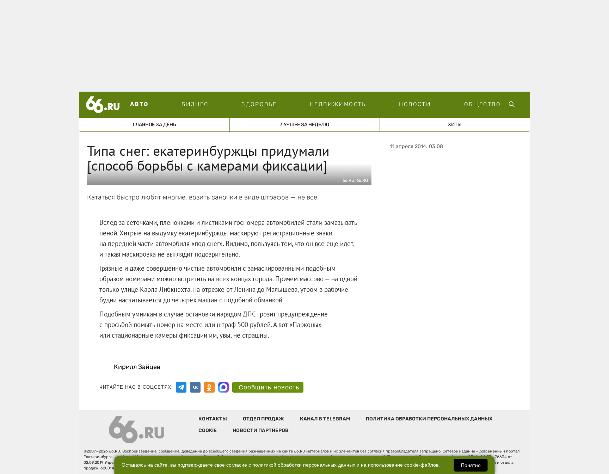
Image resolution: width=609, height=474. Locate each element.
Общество (482, 104)
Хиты (455, 125)
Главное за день (154, 125)
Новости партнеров (261, 430)
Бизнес (195, 104)
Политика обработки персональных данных (429, 419)
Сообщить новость (269, 387)
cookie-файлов (421, 465)
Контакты (212, 419)
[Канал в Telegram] (181, 387)
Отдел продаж (263, 419)
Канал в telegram (325, 419)
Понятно (471, 465)
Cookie (207, 430)
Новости (415, 104)
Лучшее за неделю (304, 125)
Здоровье (259, 104)
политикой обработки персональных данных (303, 465)
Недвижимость (338, 104)
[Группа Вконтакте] (195, 387)
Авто (139, 104)
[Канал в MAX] (223, 387)
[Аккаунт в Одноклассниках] (209, 387)
